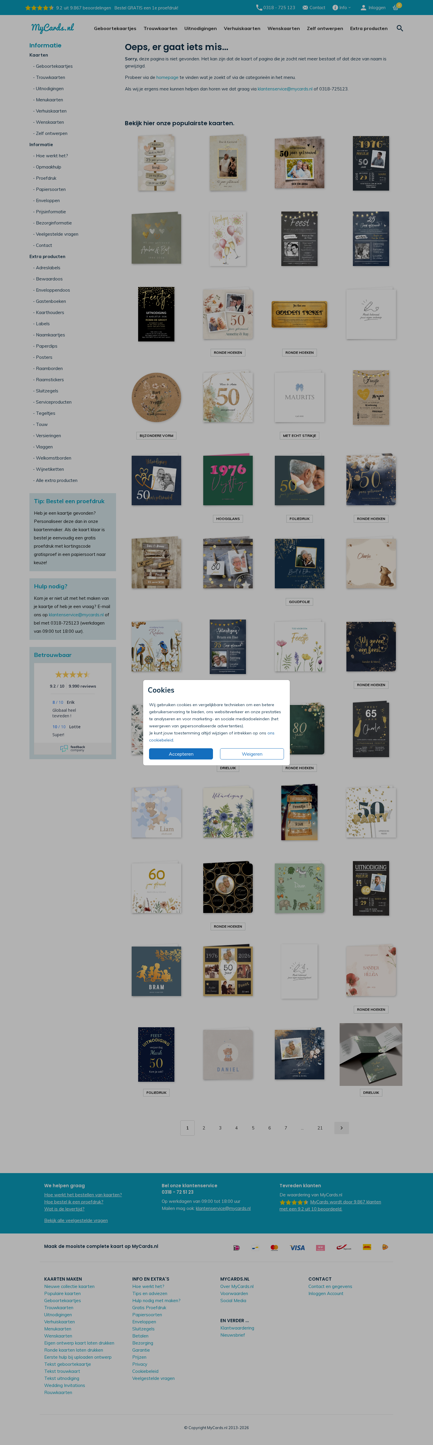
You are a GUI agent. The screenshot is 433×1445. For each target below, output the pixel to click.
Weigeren (252, 754)
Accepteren (181, 754)
